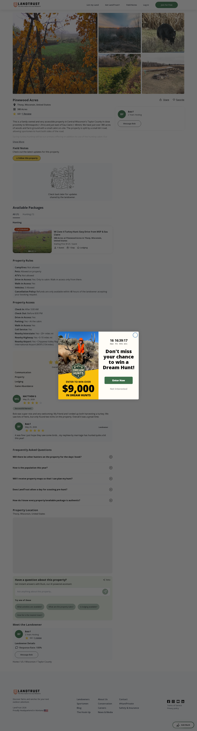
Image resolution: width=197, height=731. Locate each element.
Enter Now (118, 380)
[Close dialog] (135, 335)
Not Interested (118, 389)
